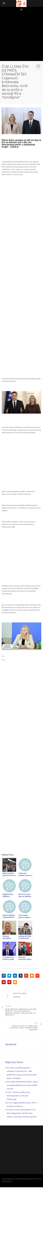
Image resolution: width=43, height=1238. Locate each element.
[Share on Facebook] (4, 976)
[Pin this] (9, 982)
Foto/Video (25, 968)
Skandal (32, 968)
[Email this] (15, 982)
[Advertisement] (21, 37)
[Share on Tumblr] (21, 976)
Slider (37, 968)
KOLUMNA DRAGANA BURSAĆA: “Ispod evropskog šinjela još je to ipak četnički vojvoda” (22, 1085)
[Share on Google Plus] (26, 976)
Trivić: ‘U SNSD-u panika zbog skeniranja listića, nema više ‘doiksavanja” (18, 1095)
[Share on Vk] (4, 982)
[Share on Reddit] (37, 976)
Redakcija (5, 968)
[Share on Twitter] (9, 976)
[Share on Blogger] (32, 976)
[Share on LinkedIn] (15, 976)
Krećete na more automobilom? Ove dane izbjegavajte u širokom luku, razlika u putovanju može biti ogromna (21, 1113)
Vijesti (3, 971)
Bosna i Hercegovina (15, 968)
